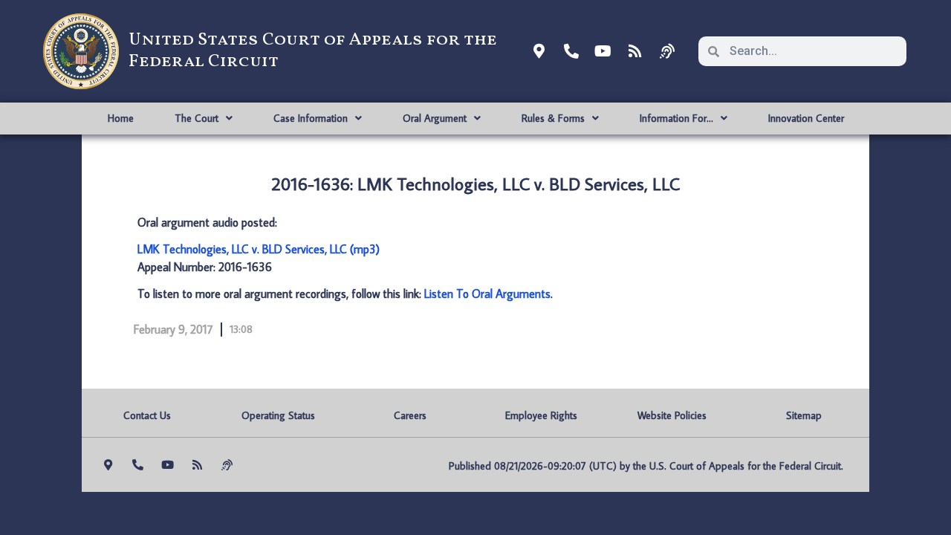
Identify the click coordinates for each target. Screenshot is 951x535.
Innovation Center (806, 118)
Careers (410, 415)
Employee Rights (541, 415)
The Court (196, 118)
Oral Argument (435, 118)
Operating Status (278, 415)
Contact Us (147, 415)
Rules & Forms (553, 118)
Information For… (676, 118)
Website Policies (672, 415)
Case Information (310, 118)
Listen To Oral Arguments (487, 293)
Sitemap (804, 415)
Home (121, 118)
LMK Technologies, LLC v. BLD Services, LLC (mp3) (258, 248)
